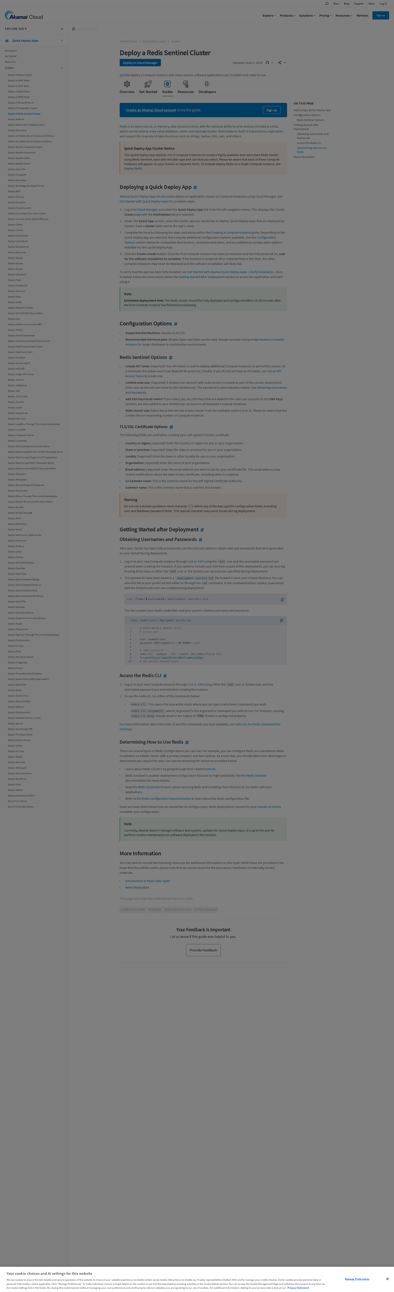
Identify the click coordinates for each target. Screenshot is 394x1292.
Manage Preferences (357, 1279)
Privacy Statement (298, 1288)
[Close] (387, 1278)
